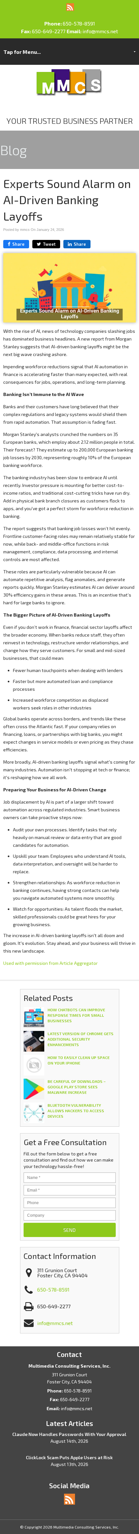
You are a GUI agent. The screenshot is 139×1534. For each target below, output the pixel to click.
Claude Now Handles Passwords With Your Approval (69, 1434)
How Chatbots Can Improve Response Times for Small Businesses (76, 1015)
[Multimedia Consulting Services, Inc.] (69, 95)
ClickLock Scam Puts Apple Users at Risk (69, 1457)
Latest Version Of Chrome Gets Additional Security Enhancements (80, 1039)
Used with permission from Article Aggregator (50, 963)
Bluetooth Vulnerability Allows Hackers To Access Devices (76, 1110)
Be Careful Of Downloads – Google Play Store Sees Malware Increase (77, 1086)
